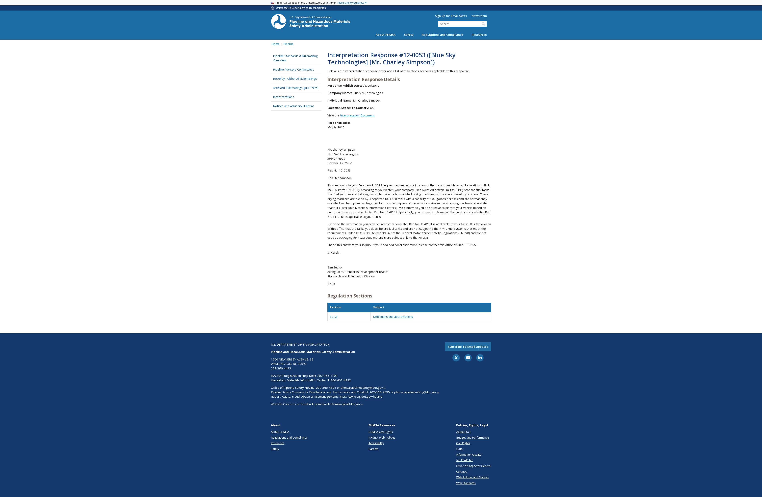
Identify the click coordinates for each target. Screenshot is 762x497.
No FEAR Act (464, 460)
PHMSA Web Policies (381, 437)
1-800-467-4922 (339, 380)
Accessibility (376, 443)
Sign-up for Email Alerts (451, 16)
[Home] (310, 23)
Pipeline (288, 44)
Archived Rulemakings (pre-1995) (295, 88)
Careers (373, 449)
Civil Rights (463, 443)
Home (276, 44)
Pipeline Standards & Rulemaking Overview (295, 58)
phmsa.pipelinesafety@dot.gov (362, 387)
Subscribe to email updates (468, 347)
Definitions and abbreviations (393, 317)
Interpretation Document (357, 115)
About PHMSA (385, 35)
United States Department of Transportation (301, 8)
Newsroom (479, 16)
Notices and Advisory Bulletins (293, 106)
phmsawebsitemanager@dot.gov (338, 404)
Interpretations (283, 97)
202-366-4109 (327, 376)
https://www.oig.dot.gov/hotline (360, 396)
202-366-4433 (281, 368)
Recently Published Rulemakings (295, 78)
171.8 (334, 317)
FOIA (459, 449)
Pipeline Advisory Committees (293, 69)
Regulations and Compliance (442, 35)
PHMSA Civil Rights (380, 432)
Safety (409, 35)
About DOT (463, 432)
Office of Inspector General (473, 466)
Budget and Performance (472, 437)
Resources (479, 35)
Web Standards (466, 483)
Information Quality (468, 454)
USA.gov (461, 471)
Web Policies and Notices (472, 477)
